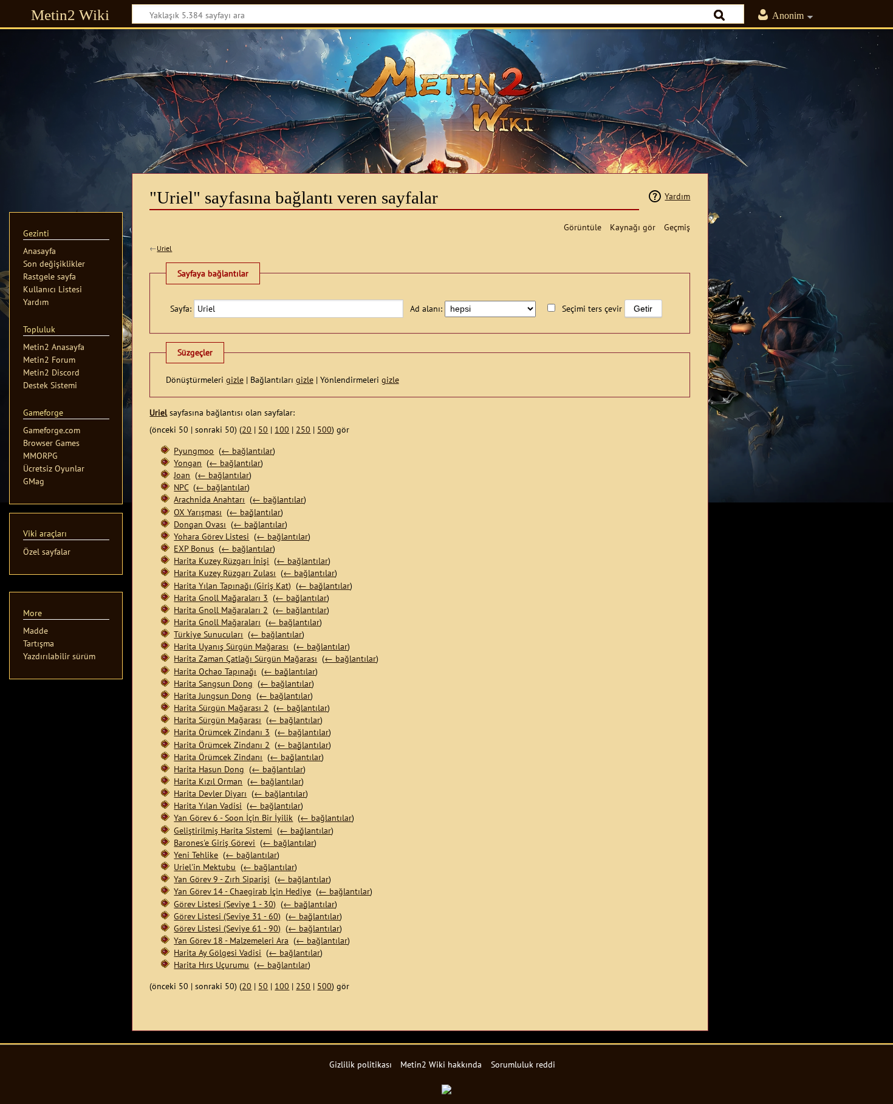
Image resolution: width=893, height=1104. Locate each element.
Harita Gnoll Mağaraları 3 (221, 597)
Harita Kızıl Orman (208, 781)
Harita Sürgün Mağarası (217, 719)
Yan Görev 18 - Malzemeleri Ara (231, 940)
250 (303, 429)
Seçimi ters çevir (592, 308)
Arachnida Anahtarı (209, 499)
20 (246, 429)
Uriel (164, 248)
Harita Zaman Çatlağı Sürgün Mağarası (245, 658)
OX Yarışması (198, 512)
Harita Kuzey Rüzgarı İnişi (221, 560)
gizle (235, 379)
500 (324, 429)
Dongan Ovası (200, 524)
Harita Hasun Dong (209, 769)
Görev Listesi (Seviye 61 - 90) (227, 928)
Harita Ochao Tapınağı (215, 671)
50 (263, 429)
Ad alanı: (426, 308)
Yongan (188, 462)
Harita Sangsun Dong (213, 683)
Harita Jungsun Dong (212, 695)
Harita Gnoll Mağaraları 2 (221, 609)
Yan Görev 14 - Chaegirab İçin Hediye (242, 891)
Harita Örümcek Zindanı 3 (222, 732)
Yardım (677, 196)
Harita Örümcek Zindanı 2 (222, 744)
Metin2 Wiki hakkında (441, 1064)
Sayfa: (180, 308)
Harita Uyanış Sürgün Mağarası (231, 646)
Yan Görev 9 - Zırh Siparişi (222, 879)
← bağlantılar (247, 450)
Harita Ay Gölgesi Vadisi (217, 952)
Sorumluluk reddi (523, 1064)
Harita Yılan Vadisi (208, 805)
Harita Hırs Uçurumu (211, 964)
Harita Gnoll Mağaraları (217, 622)
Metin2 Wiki (70, 15)
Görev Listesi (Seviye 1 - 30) (225, 904)
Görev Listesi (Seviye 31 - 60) (227, 916)
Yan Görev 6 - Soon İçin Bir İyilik (233, 817)
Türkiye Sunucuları (208, 634)
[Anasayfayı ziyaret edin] (446, 94)
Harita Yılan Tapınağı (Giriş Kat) (232, 585)
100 (282, 429)
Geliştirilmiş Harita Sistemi (223, 830)
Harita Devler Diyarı (210, 793)
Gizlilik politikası (360, 1064)
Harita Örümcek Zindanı (218, 757)
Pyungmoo (194, 450)
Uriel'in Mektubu (205, 867)
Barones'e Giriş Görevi (214, 842)
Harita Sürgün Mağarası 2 (221, 707)
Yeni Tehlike (196, 854)
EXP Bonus (194, 548)
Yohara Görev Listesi (211, 536)
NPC (181, 487)
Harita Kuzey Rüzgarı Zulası (225, 572)
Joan (182, 475)
